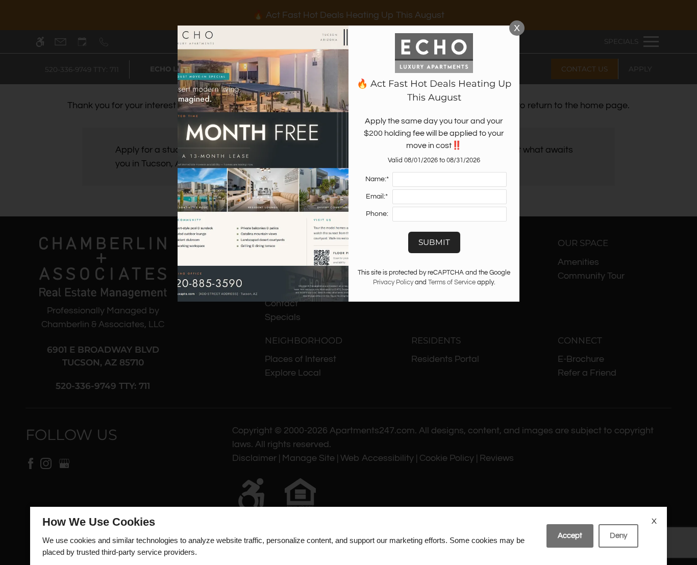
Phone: (377, 213)
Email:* (377, 196)
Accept (570, 535)
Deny (618, 535)
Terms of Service (452, 282)
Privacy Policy (393, 282)
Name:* (377, 179)
